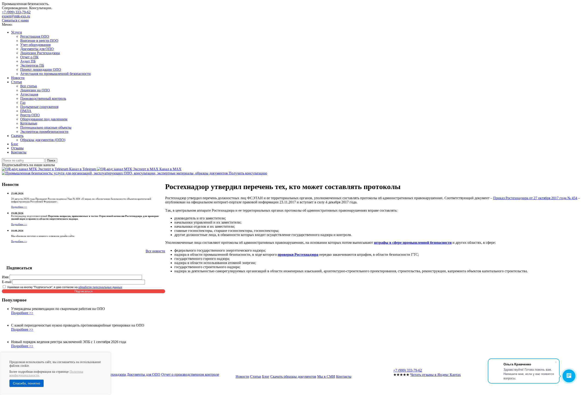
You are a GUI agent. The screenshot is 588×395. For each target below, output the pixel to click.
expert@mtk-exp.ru (16, 16)
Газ (22, 103)
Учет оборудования (35, 45)
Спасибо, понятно (26, 383)
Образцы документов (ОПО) (42, 140)
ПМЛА (25, 111)
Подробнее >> (19, 206)
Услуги (16, 32)
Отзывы (17, 148)
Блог (14, 144)
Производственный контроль (43, 98)
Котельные (28, 123)
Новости (18, 78)
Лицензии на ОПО (35, 90)
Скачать (17, 136)
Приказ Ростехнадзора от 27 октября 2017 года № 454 (535, 198)
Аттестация (29, 94)
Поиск (51, 160)
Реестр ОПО (30, 115)
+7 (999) (16, 12)
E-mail (6, 282)
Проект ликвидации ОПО (40, 69)
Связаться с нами (15, 20)
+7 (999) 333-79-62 (407, 370)
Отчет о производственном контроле (190, 374)
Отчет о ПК (29, 57)
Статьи (16, 82)
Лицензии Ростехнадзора (40, 53)
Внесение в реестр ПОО (39, 41)
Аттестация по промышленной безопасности (55, 74)
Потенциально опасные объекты (45, 127)
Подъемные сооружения (39, 107)
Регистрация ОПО (34, 36)
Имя (5, 277)
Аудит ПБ (28, 61)
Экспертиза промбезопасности (44, 132)
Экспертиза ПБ (32, 65)
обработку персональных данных (100, 287)
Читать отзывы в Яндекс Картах (435, 375)
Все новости (155, 251)
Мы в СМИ (326, 376)
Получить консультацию (248, 173)
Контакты (18, 152)
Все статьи (28, 86)
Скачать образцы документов (293, 376)
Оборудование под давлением (43, 119)
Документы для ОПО (37, 49)
